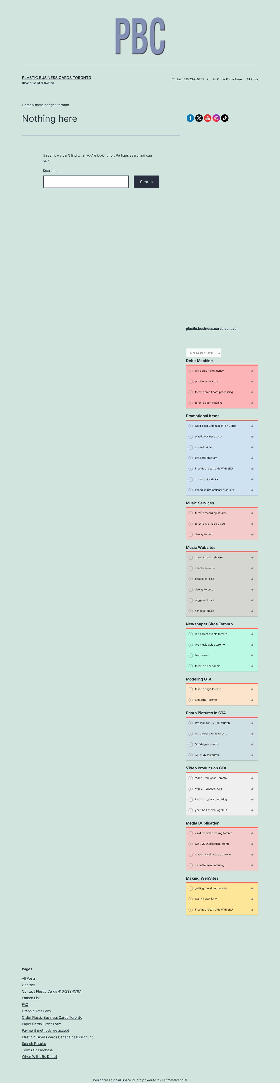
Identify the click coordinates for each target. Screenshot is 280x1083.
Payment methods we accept (45, 1030)
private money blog (206, 381)
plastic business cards (208, 436)
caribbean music (205, 567)
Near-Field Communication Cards (215, 425)
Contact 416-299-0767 (188, 79)
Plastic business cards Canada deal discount (57, 1037)
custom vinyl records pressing (213, 854)
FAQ (25, 1004)
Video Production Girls (208, 788)
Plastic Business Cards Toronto (56, 77)
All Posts (252, 79)
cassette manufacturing (209, 864)
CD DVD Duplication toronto (212, 843)
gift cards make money (209, 370)
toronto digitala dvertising (210, 799)
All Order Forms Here (227, 79)
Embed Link (31, 998)
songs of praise (204, 610)
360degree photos (206, 744)
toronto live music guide (209, 523)
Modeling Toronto (205, 699)
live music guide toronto (209, 644)
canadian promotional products (214, 489)
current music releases (208, 557)
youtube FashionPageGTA (210, 809)
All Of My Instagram (207, 754)
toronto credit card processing (213, 391)
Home (26, 105)
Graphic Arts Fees (36, 1011)
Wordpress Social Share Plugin (117, 1080)
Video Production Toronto (210, 777)
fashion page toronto (207, 688)
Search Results (34, 1044)
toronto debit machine (208, 402)
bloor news (201, 655)
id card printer (203, 446)
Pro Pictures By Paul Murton (212, 722)
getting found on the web (210, 888)
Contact (28, 985)
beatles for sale (204, 578)
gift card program (205, 457)
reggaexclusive (204, 599)
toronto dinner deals (207, 665)
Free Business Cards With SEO (213, 468)
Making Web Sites (205, 898)
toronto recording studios (210, 512)
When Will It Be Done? (39, 1057)
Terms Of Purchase (37, 1050)
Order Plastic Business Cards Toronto (52, 1017)
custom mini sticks (206, 479)
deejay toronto (203, 534)
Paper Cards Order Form (41, 1024)
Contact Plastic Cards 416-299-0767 (51, 991)
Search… (50, 171)
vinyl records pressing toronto (213, 832)
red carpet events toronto (210, 633)
